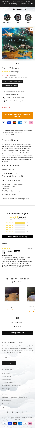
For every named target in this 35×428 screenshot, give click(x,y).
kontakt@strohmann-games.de (15, 191)
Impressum (5, 407)
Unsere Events (6, 376)
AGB (19, 352)
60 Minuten (19, 81)
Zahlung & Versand (7, 382)
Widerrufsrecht (6, 400)
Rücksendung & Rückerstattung (11, 385)
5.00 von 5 (22, 217)
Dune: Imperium (12, 305)
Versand (20, 77)
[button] (6, 71)
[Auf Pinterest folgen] (12, 412)
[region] (17, 319)
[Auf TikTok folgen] (22, 412)
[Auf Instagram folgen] (8, 412)
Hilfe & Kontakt (6, 379)
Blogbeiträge (6, 389)
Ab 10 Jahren (8, 81)
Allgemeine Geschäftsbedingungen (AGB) (14, 397)
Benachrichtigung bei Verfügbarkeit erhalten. (17, 115)
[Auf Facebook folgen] (3, 412)
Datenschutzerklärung (8, 352)
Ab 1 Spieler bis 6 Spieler (10, 85)
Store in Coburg (6, 373)
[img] (6, 248)
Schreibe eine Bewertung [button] (17, 237)
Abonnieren (9, 363)
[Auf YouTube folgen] (17, 412)
